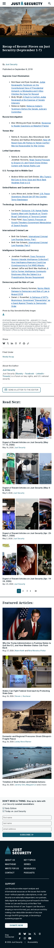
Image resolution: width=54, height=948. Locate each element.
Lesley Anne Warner (23, 742)
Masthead (10, 864)
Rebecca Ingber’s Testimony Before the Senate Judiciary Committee (29, 109)
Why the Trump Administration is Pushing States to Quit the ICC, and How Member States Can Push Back (27, 645)
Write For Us (12, 868)
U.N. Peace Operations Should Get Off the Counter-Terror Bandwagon (30, 197)
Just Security (11, 64)
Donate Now (16, 925)
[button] (49, 3)
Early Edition (10, 808)
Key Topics (29, 860)
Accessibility (33, 942)
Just (9, 370)
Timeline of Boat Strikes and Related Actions (24, 782)
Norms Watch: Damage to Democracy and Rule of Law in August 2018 (30, 291)
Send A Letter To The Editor (23, 390)
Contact (9, 873)
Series (27, 864)
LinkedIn (40, 373)
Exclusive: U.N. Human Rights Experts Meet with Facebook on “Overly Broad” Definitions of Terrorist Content (29, 213)
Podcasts (29, 873)
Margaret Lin (31, 785)
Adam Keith (19, 651)
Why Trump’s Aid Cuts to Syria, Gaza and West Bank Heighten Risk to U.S (31, 180)
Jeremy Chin (20, 785)
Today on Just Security (15, 811)
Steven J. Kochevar (23, 696)
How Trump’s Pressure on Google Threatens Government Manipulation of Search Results (31, 222)
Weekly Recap (8, 357)
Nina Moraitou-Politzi (37, 651)
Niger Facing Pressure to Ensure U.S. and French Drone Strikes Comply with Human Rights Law (30, 163)
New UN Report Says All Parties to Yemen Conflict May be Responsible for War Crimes (30, 143)
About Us (10, 860)
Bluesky (19, 373)
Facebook (29, 373)
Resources (30, 868)
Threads (6, 376)
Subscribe (25, 835)
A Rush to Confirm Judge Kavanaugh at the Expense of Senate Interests (28, 100)
